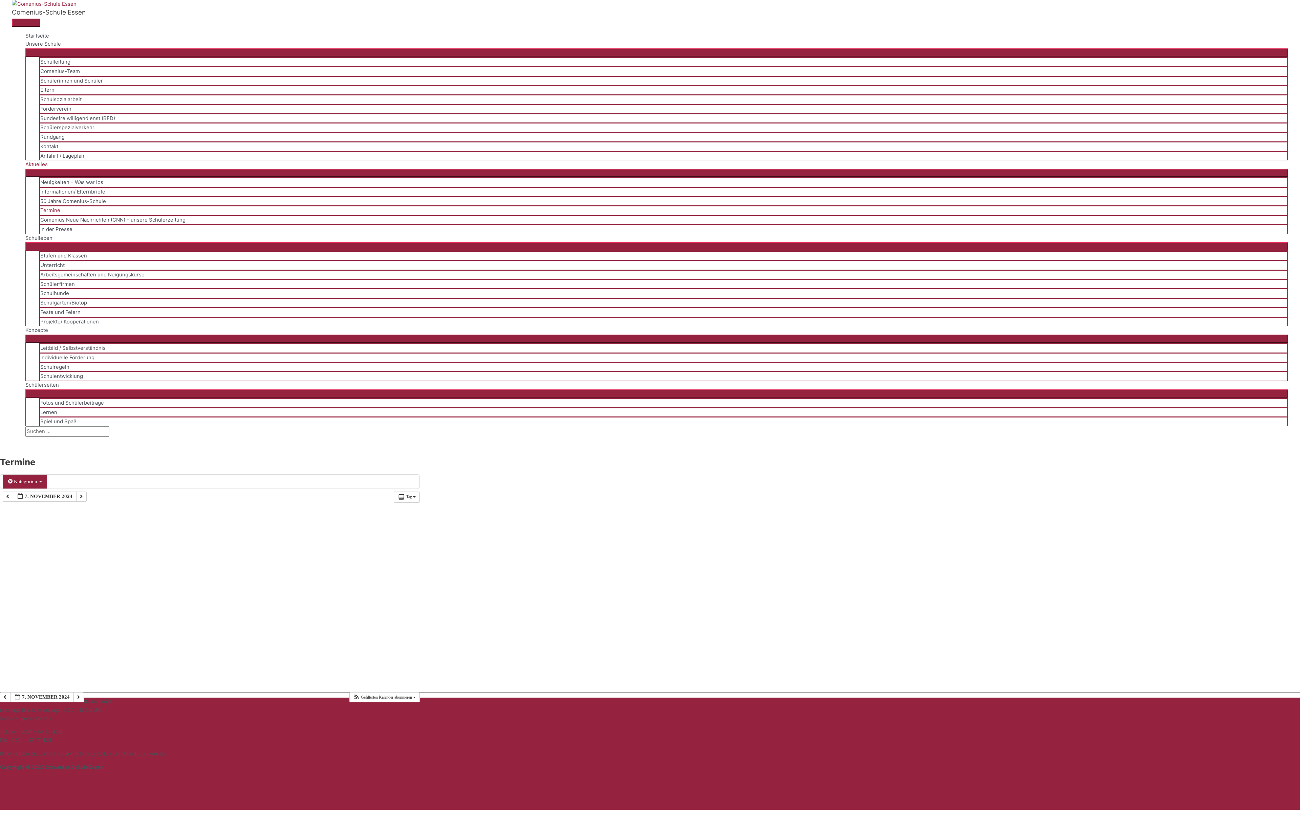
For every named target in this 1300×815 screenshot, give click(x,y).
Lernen (48, 412)
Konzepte (36, 330)
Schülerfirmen (57, 284)
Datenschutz (16, 789)
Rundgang (52, 137)
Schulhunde (54, 293)
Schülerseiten (42, 385)
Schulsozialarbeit (61, 99)
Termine (50, 210)
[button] (27, 440)
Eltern (47, 90)
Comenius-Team (60, 71)
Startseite (37, 35)
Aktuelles (36, 164)
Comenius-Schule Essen (49, 12)
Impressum (13, 780)
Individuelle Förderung (67, 357)
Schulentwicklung (61, 376)
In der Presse (56, 229)
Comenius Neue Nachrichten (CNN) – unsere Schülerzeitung (113, 220)
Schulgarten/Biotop (63, 302)
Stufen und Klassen (63, 255)
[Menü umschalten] (656, 52)
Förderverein (55, 109)
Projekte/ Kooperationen (69, 321)
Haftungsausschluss (25, 797)
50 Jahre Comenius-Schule (73, 201)
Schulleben (38, 238)
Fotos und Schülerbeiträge (72, 403)
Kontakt (49, 146)
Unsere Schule (43, 44)
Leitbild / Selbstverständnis (73, 348)
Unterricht (52, 265)
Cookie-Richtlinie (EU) (27, 805)
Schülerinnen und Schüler (71, 80)
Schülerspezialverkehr (67, 127)
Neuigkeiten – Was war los (71, 182)
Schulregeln (54, 367)
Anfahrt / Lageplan (62, 156)
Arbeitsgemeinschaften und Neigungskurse (92, 274)
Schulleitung (55, 62)
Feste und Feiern (60, 312)
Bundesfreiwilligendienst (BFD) (77, 118)
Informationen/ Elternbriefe (72, 191)
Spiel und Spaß (58, 421)
